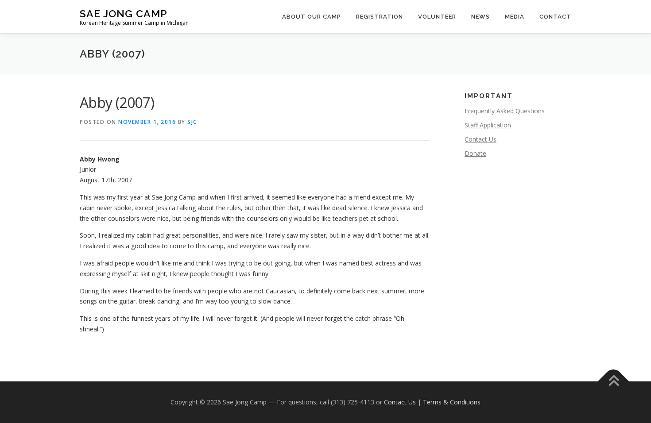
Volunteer (437, 16)
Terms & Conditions (451, 402)
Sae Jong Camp (123, 13)
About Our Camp (311, 16)
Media (514, 16)
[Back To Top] (613, 381)
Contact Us (480, 139)
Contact (555, 16)
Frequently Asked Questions (505, 111)
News (480, 16)
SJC (192, 122)
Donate (475, 153)
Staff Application (488, 125)
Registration (379, 16)
